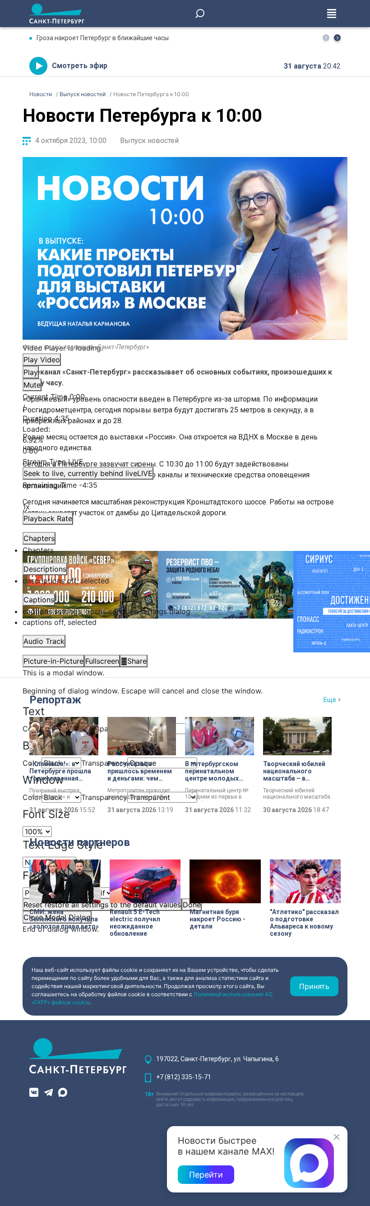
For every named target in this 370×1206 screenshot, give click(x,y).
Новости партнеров (79, 842)
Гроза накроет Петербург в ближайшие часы (103, 38)
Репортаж (55, 699)
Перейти (206, 1174)
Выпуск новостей (149, 140)
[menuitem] (185, 611)
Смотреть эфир (79, 65)
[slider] (185, 440)
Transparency (104, 728)
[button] (337, 37)
